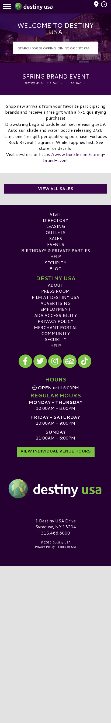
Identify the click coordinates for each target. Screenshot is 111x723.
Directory (55, 220)
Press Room (55, 291)
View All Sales (55, 188)
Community (55, 333)
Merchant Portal (55, 327)
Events (55, 244)
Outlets (55, 232)
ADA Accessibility (55, 315)
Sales (55, 238)
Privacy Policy (55, 321)
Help (55, 256)
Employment (55, 309)
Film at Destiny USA (55, 297)
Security (55, 262)
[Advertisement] (55, 624)
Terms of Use (67, 547)
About (55, 285)
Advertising (55, 303)
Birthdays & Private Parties (55, 250)
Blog (55, 268)
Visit (55, 214)
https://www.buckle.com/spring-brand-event (72, 157)
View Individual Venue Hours (55, 451)
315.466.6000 (55, 533)
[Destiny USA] (55, 489)
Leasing (55, 226)
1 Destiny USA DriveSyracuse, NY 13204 (55, 524)
